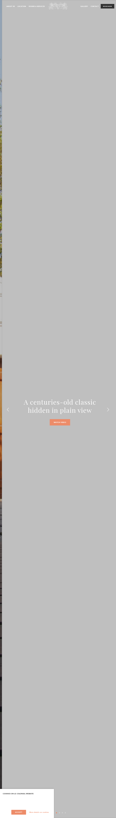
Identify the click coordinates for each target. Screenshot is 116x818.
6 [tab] (65, 812)
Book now (107, 6)
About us (10, 6)
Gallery (84, 6)
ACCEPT (18, 812)
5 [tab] (62, 812)
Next (108, 409)
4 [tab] (59, 812)
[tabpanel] (58, 409)
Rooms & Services (37, 6)
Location (22, 6)
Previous (8, 409)
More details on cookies (39, 812)
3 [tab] (56, 812)
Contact (95, 6)
